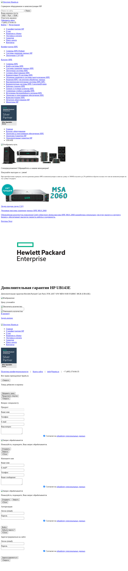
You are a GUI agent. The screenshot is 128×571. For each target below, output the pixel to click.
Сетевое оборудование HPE (18, 73)
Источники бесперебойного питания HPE (24, 93)
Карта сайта (38, 371)
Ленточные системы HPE (17, 71)
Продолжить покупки (10, 396)
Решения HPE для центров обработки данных (25, 80)
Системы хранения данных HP (19, 53)
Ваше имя (5, 412)
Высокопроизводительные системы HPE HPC (25, 82)
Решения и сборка (13, 33)
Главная (9, 129)
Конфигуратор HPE (9, 47)
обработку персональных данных (71, 436)
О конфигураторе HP (15, 29)
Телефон (4, 417)
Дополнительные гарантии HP (19, 138)
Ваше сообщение (8, 477)
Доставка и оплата (14, 36)
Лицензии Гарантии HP (16, 136)
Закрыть (5, 451)
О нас (8, 31)
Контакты (10, 42)
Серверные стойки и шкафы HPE (20, 91)
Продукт (4, 407)
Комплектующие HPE (15, 97)
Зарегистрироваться (9, 558)
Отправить (6, 449)
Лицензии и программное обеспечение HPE (25, 95)
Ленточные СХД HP (15, 55)
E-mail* (4, 468)
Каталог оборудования (15, 131)
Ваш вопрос (6, 427)
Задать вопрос (7, 318)
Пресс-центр (11, 40)
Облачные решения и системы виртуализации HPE (28, 77)
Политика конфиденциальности (14, 371)
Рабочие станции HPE (15, 86)
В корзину (5, 314)
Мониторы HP (12, 102)
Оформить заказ (8, 20)
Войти (3, 25)
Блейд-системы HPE (14, 66)
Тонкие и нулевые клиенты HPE (20, 88)
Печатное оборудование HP (18, 100)
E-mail (3, 422)
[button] (4, 221)
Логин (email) (6, 511)
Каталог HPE (6, 60)
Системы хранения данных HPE (20, 68)
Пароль (4, 516)
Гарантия (10, 38)
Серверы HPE (12, 64)
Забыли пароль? (8, 530)
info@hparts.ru (53, 371)
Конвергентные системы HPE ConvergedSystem (26, 84)
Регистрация (14, 25)
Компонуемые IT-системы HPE (19, 75)
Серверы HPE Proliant (15, 51)
